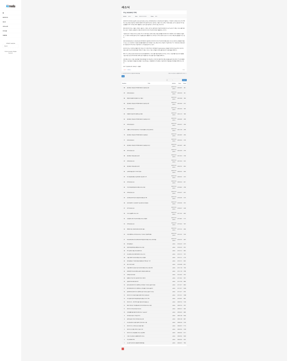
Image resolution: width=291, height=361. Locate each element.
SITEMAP (8, 43)
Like (125, 69)
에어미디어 (5, 17)
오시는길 (5, 30)
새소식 (4, 22)
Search (184, 80)
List (123, 76)
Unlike (129, 69)
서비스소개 (5, 26)
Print (184, 69)
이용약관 (5, 35)
